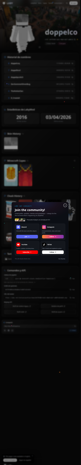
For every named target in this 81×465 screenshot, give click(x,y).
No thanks (61, 259)
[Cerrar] (65, 205)
